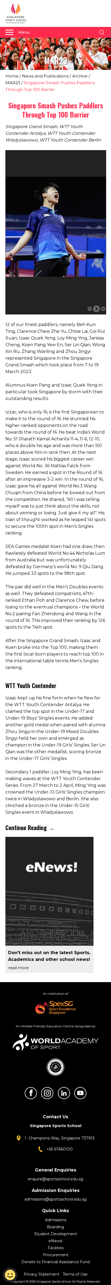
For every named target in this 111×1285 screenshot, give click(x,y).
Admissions (55, 1219)
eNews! (55, 1240)
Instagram (47, 1093)
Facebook (31, 1093)
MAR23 (12, 82)
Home (12, 76)
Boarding (55, 1226)
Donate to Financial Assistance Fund (55, 1261)
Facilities (56, 1247)
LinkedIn (64, 1093)
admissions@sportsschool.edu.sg (55, 1199)
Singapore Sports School (18, 13)
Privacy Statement (42, 1274)
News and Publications (45, 76)
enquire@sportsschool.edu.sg (55, 1179)
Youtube (80, 1093)
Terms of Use (75, 1274)
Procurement (55, 1254)
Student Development (55, 1233)
